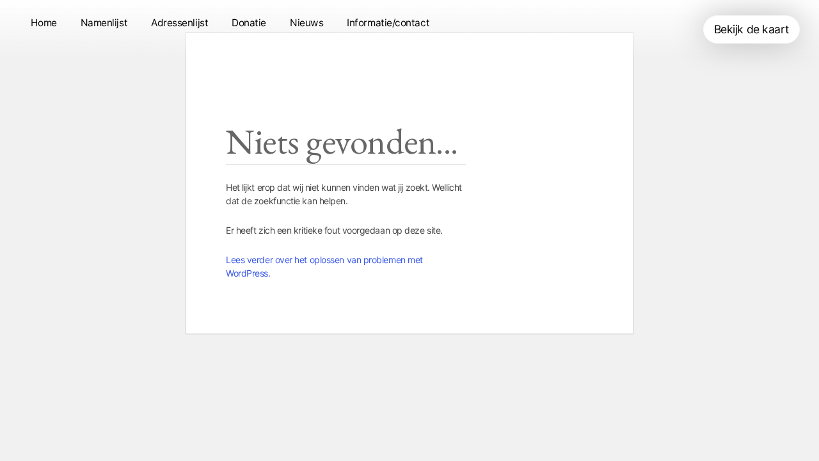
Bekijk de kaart (751, 29)
